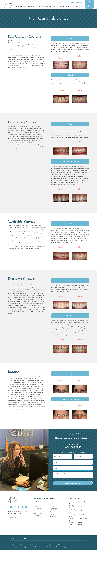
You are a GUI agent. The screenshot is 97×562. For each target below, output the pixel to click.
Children (36, 502)
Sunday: (71, 524)
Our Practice (53, 6)
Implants (36, 506)
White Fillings (38, 515)
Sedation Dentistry (39, 511)
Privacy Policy (31, 547)
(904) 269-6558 (76, 2)
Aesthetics (31, 6)
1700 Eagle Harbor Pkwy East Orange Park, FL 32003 (17, 512)
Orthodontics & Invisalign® (54, 509)
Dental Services (20, 6)
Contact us (72, 528)
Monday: (71, 502)
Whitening (53, 516)
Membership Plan (42, 6)
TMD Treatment (38, 513)
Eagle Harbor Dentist (24, 544)
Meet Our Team (64, 6)
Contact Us (79, 6)
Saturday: (72, 522)
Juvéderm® (53, 506)
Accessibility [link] (62, 547)
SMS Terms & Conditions (43, 547)
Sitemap (53, 547)
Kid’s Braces (37, 508)
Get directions (12, 517)
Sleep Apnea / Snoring (56, 512)
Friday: (71, 518)
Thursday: (72, 514)
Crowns (36, 504)
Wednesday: (72, 510)
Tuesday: (71, 506)
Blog (73, 6)
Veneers (52, 514)
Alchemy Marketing (21, 547)
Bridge (51, 502)
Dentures (52, 504)
